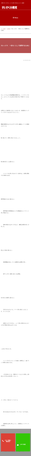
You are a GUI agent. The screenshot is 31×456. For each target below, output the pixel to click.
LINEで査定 (23, 444)
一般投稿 (8, 28)
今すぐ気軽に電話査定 (8, 441)
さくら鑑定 (3, 28)
